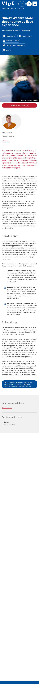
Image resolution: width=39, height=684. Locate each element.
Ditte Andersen (25, 30)
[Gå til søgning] (29, 3)
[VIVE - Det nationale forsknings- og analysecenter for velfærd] (8, 4)
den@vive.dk (5, 142)
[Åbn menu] (34, 4)
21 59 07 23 (5, 140)
